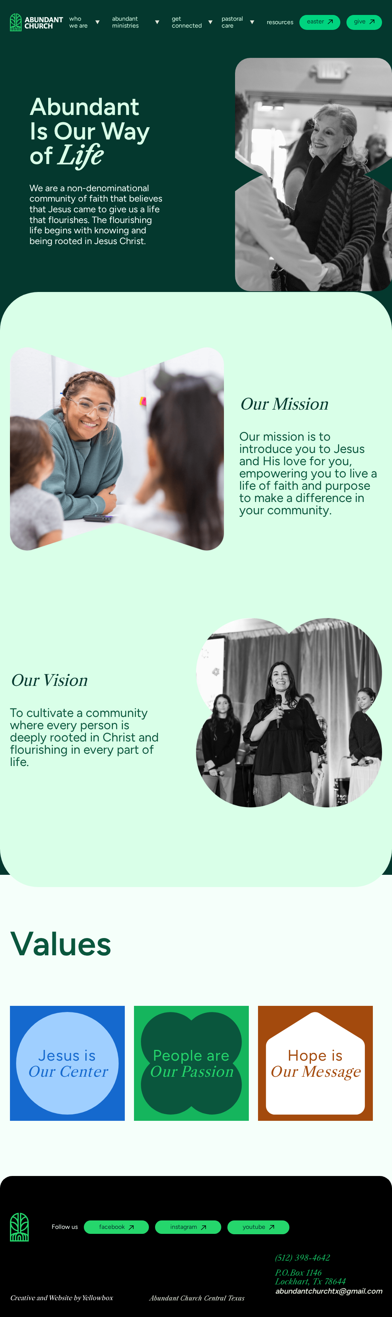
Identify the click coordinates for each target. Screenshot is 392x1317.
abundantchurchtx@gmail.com (328, 1290)
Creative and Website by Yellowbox (61, 1298)
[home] (36, 22)
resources (280, 22)
